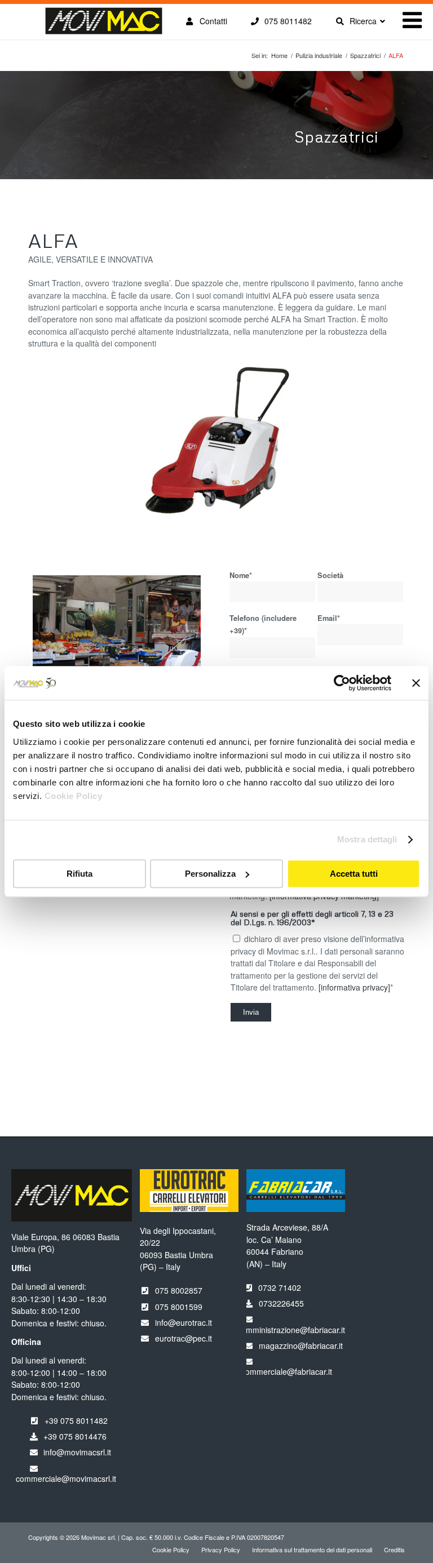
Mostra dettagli (367, 839)
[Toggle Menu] (412, 20)
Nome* (240, 575)
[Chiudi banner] (416, 683)
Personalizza (210, 873)
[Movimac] (103, 27)
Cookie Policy (74, 796)
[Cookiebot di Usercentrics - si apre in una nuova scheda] (342, 682)
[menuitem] (171, 1549)
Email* (328, 618)
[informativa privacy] (354, 987)
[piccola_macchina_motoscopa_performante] (116, 643)
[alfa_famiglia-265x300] (216, 441)
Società (330, 575)
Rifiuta (79, 873)
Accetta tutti (354, 873)
